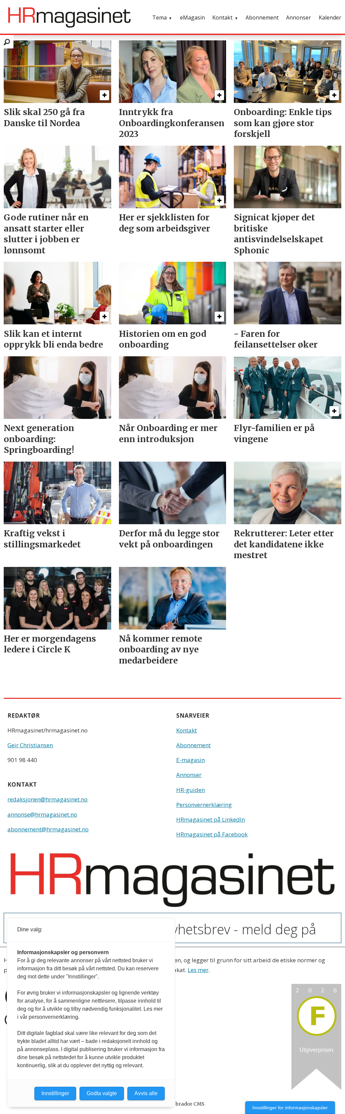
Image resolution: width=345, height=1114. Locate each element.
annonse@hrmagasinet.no (42, 814)
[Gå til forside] (69, 17)
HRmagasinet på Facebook (212, 834)
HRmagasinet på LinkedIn (210, 819)
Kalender (330, 17)
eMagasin (192, 17)
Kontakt (222, 17)
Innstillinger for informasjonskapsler (290, 1107)
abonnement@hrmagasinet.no (48, 829)
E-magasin (190, 760)
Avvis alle (146, 1093)
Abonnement (262, 17)
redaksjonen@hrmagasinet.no (47, 799)
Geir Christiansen (30, 745)
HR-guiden (190, 790)
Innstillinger (55, 1093)
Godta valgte (102, 1093)
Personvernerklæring (204, 804)
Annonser (298, 17)
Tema (159, 17)
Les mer (198, 970)
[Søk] (6, 41)
